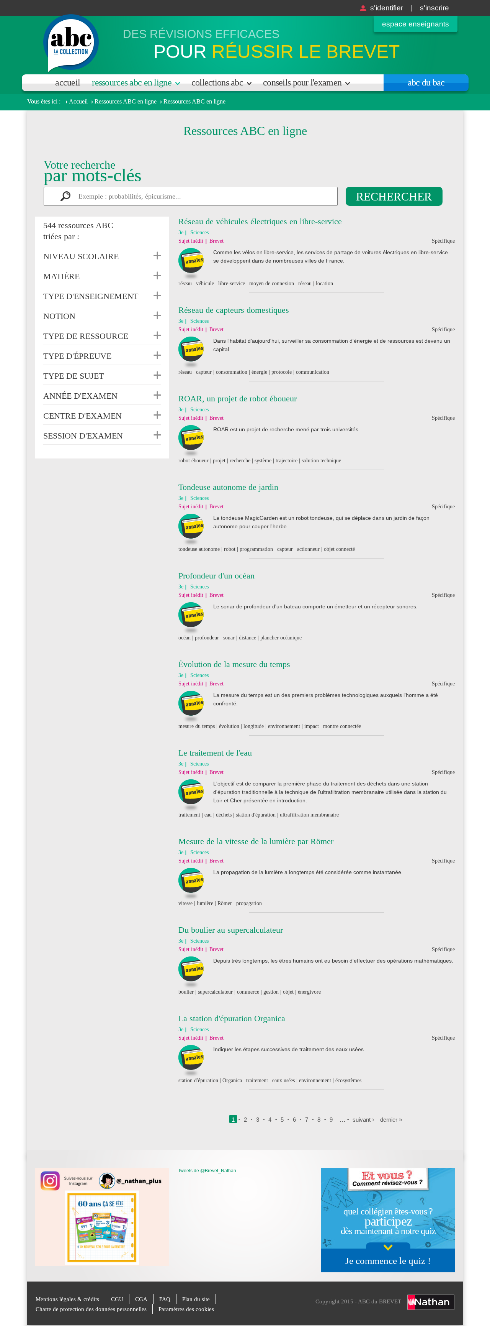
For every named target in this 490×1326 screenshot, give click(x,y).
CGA (141, 1299)
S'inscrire (434, 8)
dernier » (391, 1119)
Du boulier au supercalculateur (230, 930)
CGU (117, 1299)
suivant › (363, 1119)
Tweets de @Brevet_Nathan (207, 1170)
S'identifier (386, 8)
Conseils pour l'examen (302, 82)
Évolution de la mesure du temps (234, 664)
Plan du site (196, 1299)
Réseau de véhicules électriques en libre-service (260, 221)
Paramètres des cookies (186, 1309)
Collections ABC (217, 82)
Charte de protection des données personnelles (91, 1309)
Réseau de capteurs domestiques (233, 310)
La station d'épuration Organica (231, 1018)
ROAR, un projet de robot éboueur (237, 398)
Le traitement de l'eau (215, 752)
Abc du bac (426, 82)
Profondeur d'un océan (216, 575)
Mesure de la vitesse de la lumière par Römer (255, 841)
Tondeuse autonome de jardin (228, 487)
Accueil (67, 82)
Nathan (430, 1302)
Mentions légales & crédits (67, 1299)
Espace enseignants (415, 24)
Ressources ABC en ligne (131, 82)
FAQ (164, 1299)
